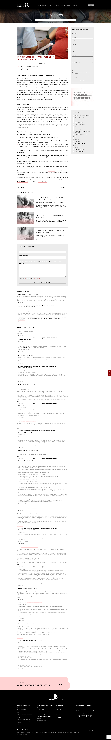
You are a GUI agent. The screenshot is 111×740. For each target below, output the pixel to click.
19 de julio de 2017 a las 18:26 (27, 355)
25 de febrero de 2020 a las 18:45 (26, 306)
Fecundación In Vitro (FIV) (81, 134)
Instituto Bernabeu (23, 5)
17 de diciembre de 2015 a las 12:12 (28, 513)
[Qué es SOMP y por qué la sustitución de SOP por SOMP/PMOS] (25, 201)
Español (79, 1)
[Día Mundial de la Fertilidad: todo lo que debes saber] (25, 217)
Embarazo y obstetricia (41, 709)
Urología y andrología (80, 151)
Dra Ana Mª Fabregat (22, 181)
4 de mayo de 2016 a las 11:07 (25, 432)
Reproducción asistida (44, 5)
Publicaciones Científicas (41, 720)
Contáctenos (60, 685)
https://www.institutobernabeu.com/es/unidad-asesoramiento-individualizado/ (40, 319)
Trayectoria (58, 712)
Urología (38, 712)
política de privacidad (36, 278)
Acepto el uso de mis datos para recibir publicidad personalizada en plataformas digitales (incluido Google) (83, 76)
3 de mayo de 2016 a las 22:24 (28, 421)
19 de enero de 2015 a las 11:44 (50, 567)
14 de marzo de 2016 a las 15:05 (30, 450)
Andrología (39, 711)
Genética (77, 139)
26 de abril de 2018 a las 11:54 (25, 339)
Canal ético (44, 732)
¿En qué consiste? (24, 68)
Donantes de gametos (80, 124)
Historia (57, 707)
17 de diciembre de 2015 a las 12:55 (26, 530)
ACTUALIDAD (59, 717)
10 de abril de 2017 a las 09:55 (25, 405)
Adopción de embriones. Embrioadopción (24, 714)
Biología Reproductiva (80, 117)
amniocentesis (51, 170)
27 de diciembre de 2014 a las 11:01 (29, 547)
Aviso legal (28, 732)
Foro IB (83, 5)
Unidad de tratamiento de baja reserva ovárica (25, 717)
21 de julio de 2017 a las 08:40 (25, 367)
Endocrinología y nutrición (81, 129)
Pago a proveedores (52, 732)
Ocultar (44, 63)
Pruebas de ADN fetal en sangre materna (29, 66)
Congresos (39, 718)
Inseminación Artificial (80, 143)
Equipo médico (59, 711)
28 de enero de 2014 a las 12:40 (34, 602)
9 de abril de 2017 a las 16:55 (29, 384)
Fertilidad (77, 137)
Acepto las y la (30, 278)
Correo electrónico (24, 255)
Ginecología (77, 141)
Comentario (22, 263)
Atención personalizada (60, 709)
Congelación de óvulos (21, 724)
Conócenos (75, 5)
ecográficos (23, 82)
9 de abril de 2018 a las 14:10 (28, 327)
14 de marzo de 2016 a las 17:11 (25, 460)
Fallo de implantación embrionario (23, 715)
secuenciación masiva (29, 111)
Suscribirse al (78, 70)
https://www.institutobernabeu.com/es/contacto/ (51, 477)
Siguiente (62, 187)
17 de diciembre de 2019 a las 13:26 (29, 294)
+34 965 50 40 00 (72, 1)
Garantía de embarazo (21, 707)
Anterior (22, 187)
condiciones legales (27, 278)
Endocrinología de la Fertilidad (42, 714)
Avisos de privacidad (36, 732)
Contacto (90, 5)
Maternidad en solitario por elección (23, 719)
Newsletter (81, 70)
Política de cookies (21, 732)
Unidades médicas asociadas (62, 5)
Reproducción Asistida (80, 149)
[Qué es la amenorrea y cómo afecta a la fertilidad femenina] (25, 233)
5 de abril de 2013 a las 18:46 (26, 624)
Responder (20, 302)
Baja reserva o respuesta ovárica (82, 115)
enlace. (25, 347)
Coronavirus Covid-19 (79, 122)
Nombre (21, 250)
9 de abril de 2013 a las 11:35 (35, 640)
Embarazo (77, 126)
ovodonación (54, 126)
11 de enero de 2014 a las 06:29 (30, 588)
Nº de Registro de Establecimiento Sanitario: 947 (68, 732)
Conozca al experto (79, 120)
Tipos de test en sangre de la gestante (31, 69)
